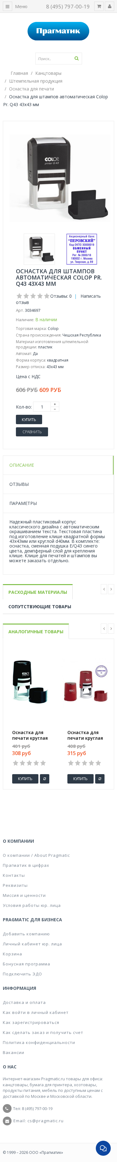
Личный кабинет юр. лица (32, 944)
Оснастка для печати (31, 89)
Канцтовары (48, 73)
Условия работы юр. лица (32, 905)
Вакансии (13, 1052)
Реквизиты (15, 885)
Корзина (12, 954)
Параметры (23, 503)
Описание (21, 465)
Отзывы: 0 (61, 296)
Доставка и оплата (24, 1002)
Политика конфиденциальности (39, 1042)
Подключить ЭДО (22, 974)
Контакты (14, 875)
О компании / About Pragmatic (36, 855)
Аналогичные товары (35, 632)
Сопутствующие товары (39, 606)
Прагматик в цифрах (26, 865)
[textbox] (59, 58)
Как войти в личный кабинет (36, 1012)
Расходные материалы (37, 592)
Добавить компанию (26, 934)
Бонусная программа (26, 964)
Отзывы (19, 484)
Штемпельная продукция (35, 81)
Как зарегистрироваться (31, 1022)
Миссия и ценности (24, 895)
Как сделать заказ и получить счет (43, 1032)
